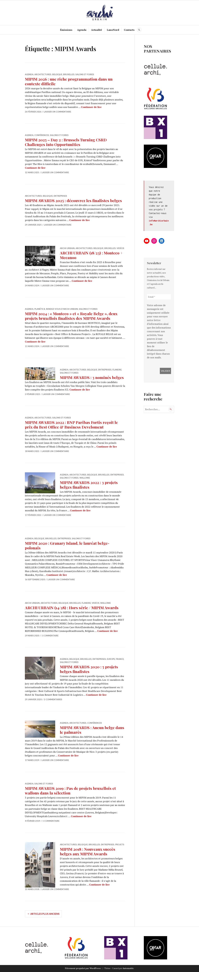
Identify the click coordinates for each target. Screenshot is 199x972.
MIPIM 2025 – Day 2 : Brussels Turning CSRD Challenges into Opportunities (66, 142)
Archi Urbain (67, 248)
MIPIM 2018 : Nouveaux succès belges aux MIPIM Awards (87, 851)
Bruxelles (68, 74)
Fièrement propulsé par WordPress (83, 968)
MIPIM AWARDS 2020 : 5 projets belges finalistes (89, 669)
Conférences (41, 135)
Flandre (117, 369)
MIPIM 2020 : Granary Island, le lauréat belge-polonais (67, 545)
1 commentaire (50, 635)
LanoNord (113, 30)
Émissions (66, 30)
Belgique (57, 74)
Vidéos (120, 248)
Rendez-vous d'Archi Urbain (62, 309)
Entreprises (60, 196)
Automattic (128, 968)
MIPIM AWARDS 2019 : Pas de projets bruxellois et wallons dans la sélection (70, 790)
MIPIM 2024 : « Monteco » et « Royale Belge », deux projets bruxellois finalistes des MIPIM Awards (71, 316)
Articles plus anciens (45, 913)
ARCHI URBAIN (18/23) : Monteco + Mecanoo (91, 255)
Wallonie (84, 478)
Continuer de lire (91, 107)
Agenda (81, 30)
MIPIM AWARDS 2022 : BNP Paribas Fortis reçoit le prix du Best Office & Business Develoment (71, 424)
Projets (119, 844)
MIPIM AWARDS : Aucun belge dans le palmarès (92, 730)
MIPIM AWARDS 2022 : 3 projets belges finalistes (89, 485)
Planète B (39, 309)
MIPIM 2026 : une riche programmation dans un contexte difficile (69, 81)
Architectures (42, 74)
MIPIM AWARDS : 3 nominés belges (92, 377)
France (120, 659)
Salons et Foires (84, 74)
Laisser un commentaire (57, 111)
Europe (111, 659)
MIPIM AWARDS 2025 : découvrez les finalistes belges (73, 200)
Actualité (96, 30)
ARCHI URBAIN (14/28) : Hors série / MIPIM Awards (71, 607)
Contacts (129, 30)
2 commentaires (53, 699)
